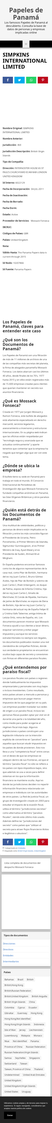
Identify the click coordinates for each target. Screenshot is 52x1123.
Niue (7, 1041)
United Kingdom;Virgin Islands (20, 1086)
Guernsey (22, 1013)
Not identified (20, 1041)
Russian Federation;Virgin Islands (21, 1052)
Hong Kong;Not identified (17, 1018)
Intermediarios (11, 961)
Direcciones (9, 943)
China (32, 1001)
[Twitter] (19, 80)
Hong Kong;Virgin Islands (17, 1024)
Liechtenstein (36, 1029)
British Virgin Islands (25, 851)
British (30, 979)
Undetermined (12, 1074)
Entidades (21, 848)
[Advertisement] (26, 103)
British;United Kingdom (16, 996)
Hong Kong (36, 1013)
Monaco (38, 1035)
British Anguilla (39, 996)
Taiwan (23, 1063)
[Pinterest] (43, 80)
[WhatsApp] (31, 80)
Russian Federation (35, 1046)
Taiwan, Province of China (17, 1069)
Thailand (38, 1069)
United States (11, 1091)
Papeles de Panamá (26, 13)
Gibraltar (9, 1013)
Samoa (8, 1058)
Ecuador (33, 1007)
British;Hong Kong (14, 985)
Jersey (22, 1029)
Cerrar (10, 1115)
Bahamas (9, 979)
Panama (35, 1041)
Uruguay (26, 1091)
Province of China (13, 1046)
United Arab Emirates (34, 1074)
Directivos (8, 949)
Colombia (9, 1007)
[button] (26, 44)
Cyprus (21, 1007)
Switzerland (10, 1063)
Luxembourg (11, 1035)
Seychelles (20, 1058)
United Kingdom (40, 851)
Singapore (34, 1058)
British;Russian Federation (18, 990)
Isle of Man (10, 1029)
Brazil (20, 979)
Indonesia (39, 1024)
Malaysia (25, 1035)
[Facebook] (7, 80)
